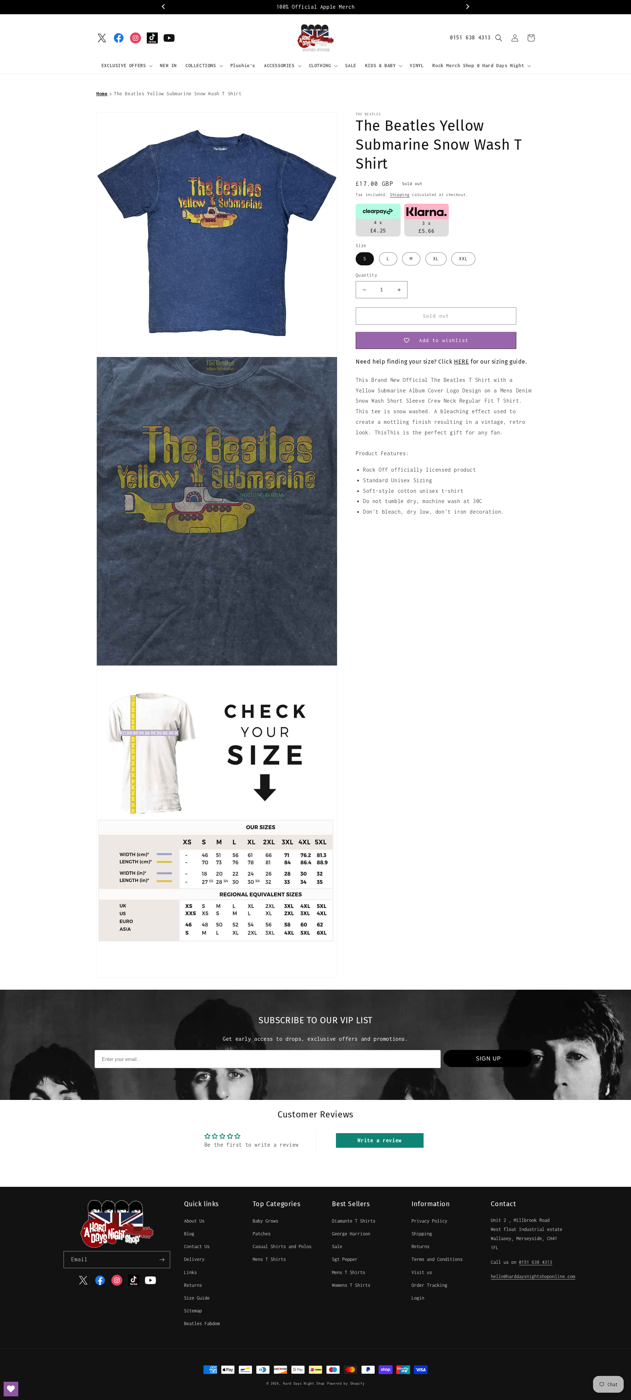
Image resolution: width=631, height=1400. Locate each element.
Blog (189, 1233)
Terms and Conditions (437, 1259)
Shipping (400, 194)
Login (418, 1298)
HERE (461, 361)
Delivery (194, 1259)
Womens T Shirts (351, 1285)
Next (467, 7)
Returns (193, 1285)
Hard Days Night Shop (304, 1383)
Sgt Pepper (344, 1259)
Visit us (422, 1272)
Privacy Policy (429, 1221)
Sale (337, 1246)
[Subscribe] (162, 1259)
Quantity (366, 275)
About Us (194, 1221)
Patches (262, 1233)
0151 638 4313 (470, 37)
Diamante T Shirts (353, 1221)
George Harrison (351, 1233)
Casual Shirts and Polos (282, 1246)
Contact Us (197, 1246)
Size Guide (197, 1298)
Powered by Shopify (346, 1383)
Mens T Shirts (269, 1259)
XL (436, 259)
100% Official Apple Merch (315, 7)
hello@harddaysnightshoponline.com (533, 1276)
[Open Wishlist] (11, 1389)
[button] (126, 65)
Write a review (379, 1140)
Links (190, 1272)
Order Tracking (429, 1285)
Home (101, 93)
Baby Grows (265, 1221)
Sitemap (193, 1310)
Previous (164, 7)
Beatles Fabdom (202, 1323)
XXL (463, 259)
